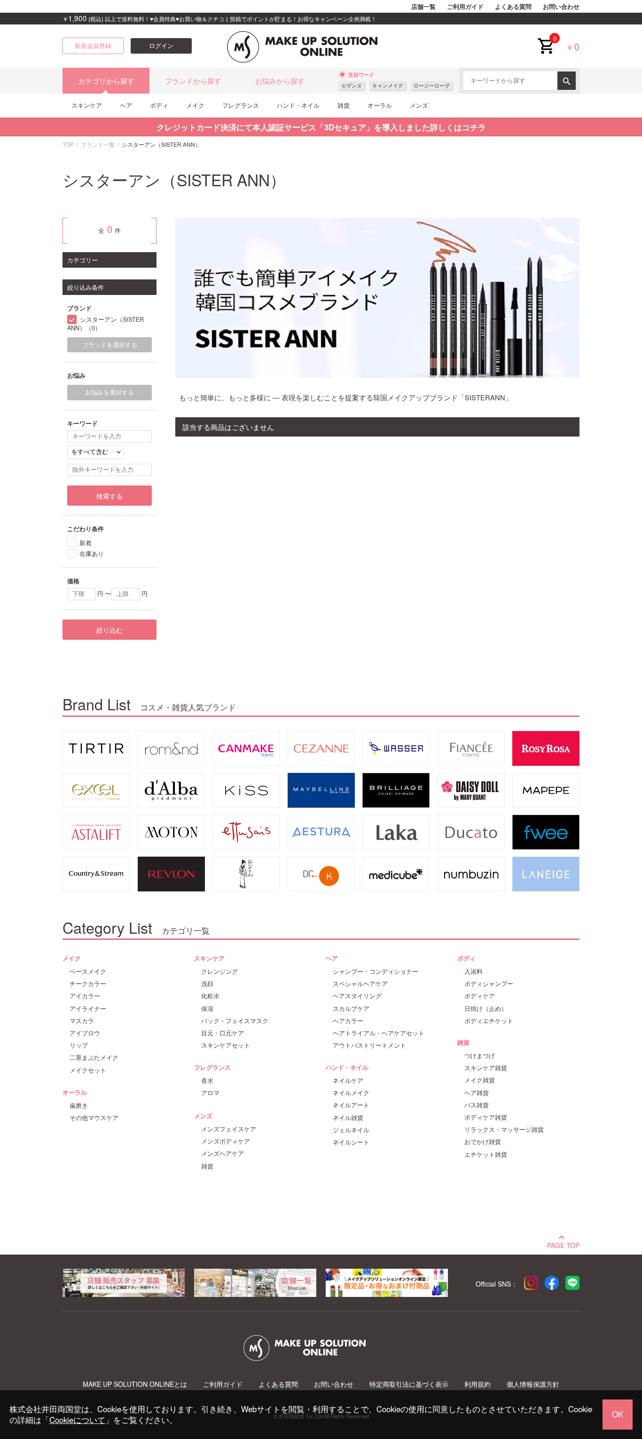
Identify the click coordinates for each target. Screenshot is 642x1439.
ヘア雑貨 (476, 1093)
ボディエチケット (488, 1021)
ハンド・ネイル (298, 105)
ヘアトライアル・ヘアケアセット (378, 1033)
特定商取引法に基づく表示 (408, 1384)
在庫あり (91, 553)
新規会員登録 (93, 45)
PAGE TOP (563, 1244)
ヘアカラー (348, 1021)
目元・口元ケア (222, 1033)
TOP (68, 144)
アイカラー (85, 996)
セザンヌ (351, 85)
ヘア (126, 105)
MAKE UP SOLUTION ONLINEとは (135, 1384)
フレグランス (240, 105)
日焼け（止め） (485, 1008)
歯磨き (79, 1105)
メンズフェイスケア (228, 1129)
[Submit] (566, 81)
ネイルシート (351, 1142)
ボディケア (479, 996)
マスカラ (82, 1021)
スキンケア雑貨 (485, 1068)
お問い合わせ (561, 6)
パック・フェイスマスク (234, 1021)
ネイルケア (348, 1080)
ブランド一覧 (98, 144)
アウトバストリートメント (369, 1045)
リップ (79, 1045)
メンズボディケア (225, 1141)
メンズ (419, 105)
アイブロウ (85, 1033)
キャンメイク (387, 85)
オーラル (380, 105)
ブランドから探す (193, 81)
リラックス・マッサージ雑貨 (504, 1129)
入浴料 (473, 971)
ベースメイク (88, 971)
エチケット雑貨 (485, 1154)
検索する (109, 496)
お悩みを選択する (109, 392)
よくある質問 (513, 6)
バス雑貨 (476, 1105)
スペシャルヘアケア (360, 983)
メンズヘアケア (222, 1153)
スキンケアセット (225, 1045)
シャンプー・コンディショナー (375, 971)
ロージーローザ (432, 85)
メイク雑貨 (479, 1080)
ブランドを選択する (109, 345)
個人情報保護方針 (533, 1384)
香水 (207, 1080)
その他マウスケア (94, 1117)
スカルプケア (351, 1008)
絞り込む (109, 630)
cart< (545, 38)
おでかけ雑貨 (482, 1141)
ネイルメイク (351, 1093)
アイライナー (88, 1008)
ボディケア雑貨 (485, 1117)
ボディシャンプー (488, 983)
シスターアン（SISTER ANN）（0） (105, 324)
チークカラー (88, 983)
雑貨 (343, 105)
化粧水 (210, 996)
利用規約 (477, 1384)
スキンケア (86, 105)
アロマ (210, 1093)
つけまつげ (479, 1055)
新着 (85, 542)
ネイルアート (351, 1105)
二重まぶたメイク (94, 1057)
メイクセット (88, 1070)
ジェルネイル (351, 1130)
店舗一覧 (423, 6)
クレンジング (219, 971)
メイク (195, 105)
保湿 (207, 1008)
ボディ (159, 105)
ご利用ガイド (465, 6)
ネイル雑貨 (348, 1117)
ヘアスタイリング (357, 996)
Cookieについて (77, 1419)
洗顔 (207, 983)
